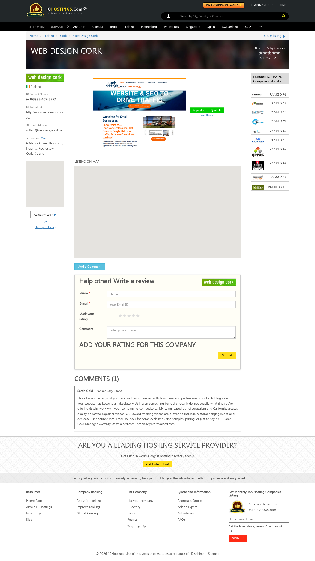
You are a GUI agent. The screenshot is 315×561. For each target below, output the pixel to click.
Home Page (34, 500)
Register (133, 519)
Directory (133, 507)
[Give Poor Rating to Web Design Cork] (261, 53)
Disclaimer (198, 553)
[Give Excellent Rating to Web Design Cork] (278, 53)
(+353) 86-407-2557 (41, 99)
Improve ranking (88, 507)
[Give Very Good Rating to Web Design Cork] (274, 53)
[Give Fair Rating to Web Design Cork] (265, 53)
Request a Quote (190, 500)
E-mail (84, 303)
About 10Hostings (39, 507)
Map (43, 138)
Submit (227, 355)
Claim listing (273, 35)
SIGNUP (238, 538)
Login (131, 513)
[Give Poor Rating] (120, 316)
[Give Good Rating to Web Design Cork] (269, 53)
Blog (29, 519)
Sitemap (213, 553)
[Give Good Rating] (129, 316)
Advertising (186, 513)
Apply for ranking (89, 500)
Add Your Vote (270, 58)
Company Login (44, 214)
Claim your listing (45, 227)
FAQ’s (182, 519)
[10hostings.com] (55, 10)
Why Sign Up (136, 526)
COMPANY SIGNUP (261, 5)
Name (84, 293)
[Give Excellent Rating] (138, 316)
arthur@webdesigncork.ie (44, 130)
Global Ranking (87, 513)
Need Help (33, 513)
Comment (86, 328)
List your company (140, 500)
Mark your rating (86, 316)
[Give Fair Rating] (125, 316)
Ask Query (207, 115)
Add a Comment (89, 266)
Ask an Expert (187, 507)
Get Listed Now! (157, 464)
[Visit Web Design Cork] (45, 77)
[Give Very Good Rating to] (133, 316)
